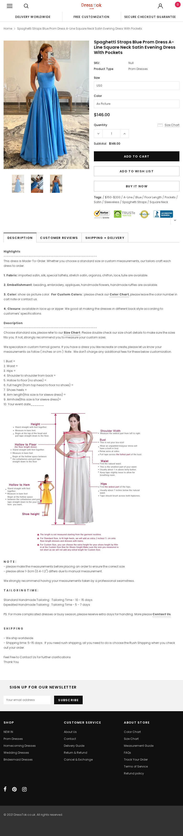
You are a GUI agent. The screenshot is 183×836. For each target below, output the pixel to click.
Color (98, 96)
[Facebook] (5, 789)
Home (8, 28)
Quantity (100, 125)
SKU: (97, 63)
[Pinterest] (14, 789)
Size (97, 78)
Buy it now (136, 186)
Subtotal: (100, 144)
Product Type (103, 69)
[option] (33, 16)
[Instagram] (24, 789)
